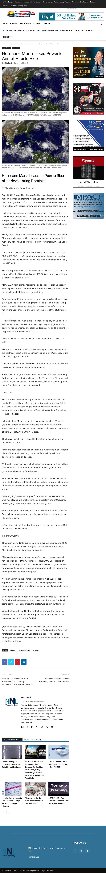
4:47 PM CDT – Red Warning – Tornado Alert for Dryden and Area (58, 801)
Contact (4, 6)
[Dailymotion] (23, 727)
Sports (47, 24)
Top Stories (13, 44)
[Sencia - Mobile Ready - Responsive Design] (88, 172)
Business (6, 37)
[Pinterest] (17, 662)
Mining (89, 30)
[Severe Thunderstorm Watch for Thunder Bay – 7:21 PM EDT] (58, 752)
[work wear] (88, 99)
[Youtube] (53, 727)
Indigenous (24, 24)
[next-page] (8, 811)
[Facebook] (4, 662)
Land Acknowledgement (18, 6)
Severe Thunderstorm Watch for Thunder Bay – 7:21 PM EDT (57, 764)
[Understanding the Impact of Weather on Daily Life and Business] (12, 752)
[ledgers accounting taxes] (88, 135)
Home (5, 24)
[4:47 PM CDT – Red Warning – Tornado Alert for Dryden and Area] (58, 789)
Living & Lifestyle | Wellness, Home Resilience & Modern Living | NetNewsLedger (36, 30)
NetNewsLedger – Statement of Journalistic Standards (21, 2)
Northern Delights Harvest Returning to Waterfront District (54, 680)
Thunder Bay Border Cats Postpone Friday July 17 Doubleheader (34, 801)
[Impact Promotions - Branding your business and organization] (88, 206)
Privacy (92, 2)
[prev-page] (3, 811)
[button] (100, 24)
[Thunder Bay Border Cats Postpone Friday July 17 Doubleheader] (35, 789)
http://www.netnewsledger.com (32, 701)
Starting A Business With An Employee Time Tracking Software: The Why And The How (17, 681)
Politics (78, 30)
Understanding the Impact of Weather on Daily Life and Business (11, 764)
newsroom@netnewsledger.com (43, 859)
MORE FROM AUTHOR (33, 740)
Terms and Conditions (80, 2)
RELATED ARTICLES (12, 740)
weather (36, 650)
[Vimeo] (48, 727)
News (12, 24)
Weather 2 (16, 48)
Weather (36, 24)
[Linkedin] (23, 662)
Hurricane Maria (24, 650)
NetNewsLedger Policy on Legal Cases (56, 2)
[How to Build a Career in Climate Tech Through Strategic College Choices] (12, 789)
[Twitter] (11, 662)
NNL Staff (8, 63)
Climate (12, 650)
